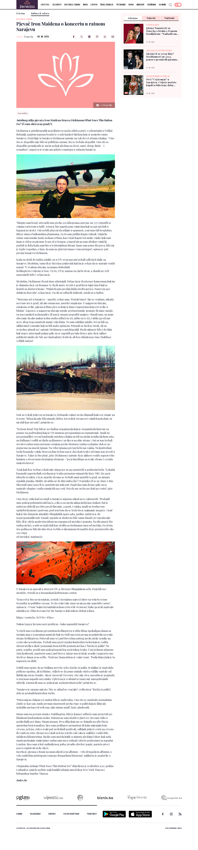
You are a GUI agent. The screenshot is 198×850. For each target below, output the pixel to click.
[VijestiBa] (53, 797)
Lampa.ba (179, 828)
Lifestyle (45, 4)
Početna (20, 13)
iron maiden (23, 113)
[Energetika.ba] (171, 797)
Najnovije (151, 18)
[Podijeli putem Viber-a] (97, 37)
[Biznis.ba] (105, 797)
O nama (19, 814)
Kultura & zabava (72, 4)
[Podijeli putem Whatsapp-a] (105, 37)
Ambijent (141, 4)
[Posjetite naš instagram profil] (171, 814)
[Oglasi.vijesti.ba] (22, 797)
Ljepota (93, 4)
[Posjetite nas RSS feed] (180, 814)
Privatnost (92, 814)
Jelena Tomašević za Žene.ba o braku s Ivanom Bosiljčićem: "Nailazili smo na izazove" (162, 31)
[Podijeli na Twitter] (81, 37)
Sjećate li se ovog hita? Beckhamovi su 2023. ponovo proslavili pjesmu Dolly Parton (161, 56)
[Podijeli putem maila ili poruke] (113, 37)
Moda (85, 4)
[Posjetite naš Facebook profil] (162, 814)
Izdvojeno (133, 18)
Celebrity (57, 4)
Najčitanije (170, 18)
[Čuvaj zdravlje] (137, 797)
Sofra (131, 4)
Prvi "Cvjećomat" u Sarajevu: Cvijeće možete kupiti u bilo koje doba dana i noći (161, 82)
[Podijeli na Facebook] (73, 37)
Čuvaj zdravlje (106, 4)
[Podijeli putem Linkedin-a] (89, 37)
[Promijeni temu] (178, 5)
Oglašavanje (35, 814)
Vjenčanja (151, 4)
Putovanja (121, 4)
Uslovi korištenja (71, 814)
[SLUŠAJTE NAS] (80, 797)
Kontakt (52, 814)
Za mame (162, 4)
